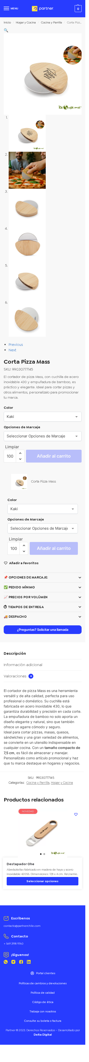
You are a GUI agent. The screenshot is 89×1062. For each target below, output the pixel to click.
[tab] (43, 653)
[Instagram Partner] (13, 963)
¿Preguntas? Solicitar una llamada (42, 630)
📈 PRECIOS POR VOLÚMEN (25, 597)
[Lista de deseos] (76, 814)
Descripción (15, 653)
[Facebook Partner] (21, 963)
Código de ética (42, 1002)
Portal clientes (45, 973)
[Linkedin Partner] (29, 963)
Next (12, 350)
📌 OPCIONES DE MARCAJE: (26, 577)
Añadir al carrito (54, 456)
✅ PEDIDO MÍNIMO (19, 587)
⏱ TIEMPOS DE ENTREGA (24, 607)
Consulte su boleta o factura (42, 1021)
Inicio (7, 22)
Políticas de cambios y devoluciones (43, 983)
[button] (6, 30)
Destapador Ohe (20, 864)
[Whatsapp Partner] (6, 963)
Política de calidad (43, 993)
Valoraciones (18, 676)
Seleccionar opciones (42, 881)
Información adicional (23, 664)
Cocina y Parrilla (51, 22)
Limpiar (12, 446)
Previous (16, 344)
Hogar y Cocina (26, 22)
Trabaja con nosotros (42, 1011)
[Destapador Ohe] (42, 832)
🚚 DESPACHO (15, 617)
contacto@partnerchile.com (22, 926)
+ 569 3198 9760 (13, 944)
